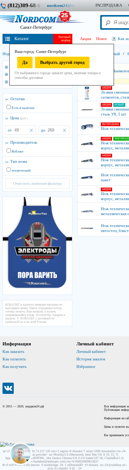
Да (25, 62)
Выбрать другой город (62, 62)
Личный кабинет (91, 351)
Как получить (15, 366)
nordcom (65, 5)
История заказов (90, 359)
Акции (85, 38)
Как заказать (13, 351)
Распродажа (108, 5)
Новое (101, 38)
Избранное (85, 366)
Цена (19, 118)
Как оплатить (14, 359)
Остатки (17, 98)
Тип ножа (18, 161)
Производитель (23, 142)
